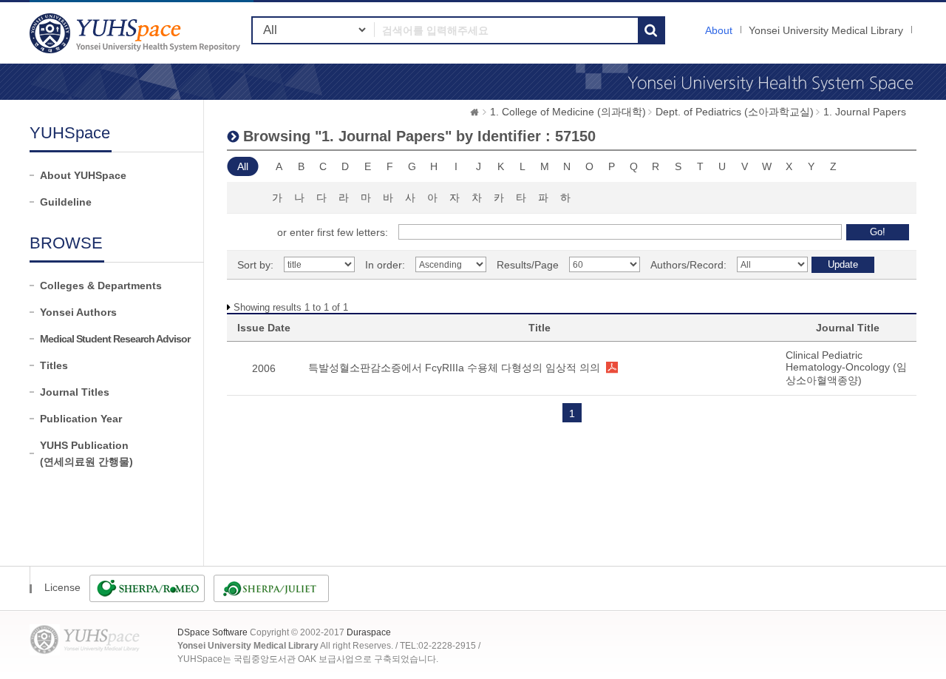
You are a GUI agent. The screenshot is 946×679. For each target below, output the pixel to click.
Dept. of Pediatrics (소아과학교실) (735, 112)
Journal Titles (74, 392)
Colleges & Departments (101, 285)
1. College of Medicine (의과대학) (568, 112)
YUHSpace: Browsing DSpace (137, 33)
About (718, 30)
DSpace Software (212, 632)
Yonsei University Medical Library (826, 30)
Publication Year (81, 419)
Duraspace (369, 632)
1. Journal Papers (864, 112)
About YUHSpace (83, 175)
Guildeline (66, 202)
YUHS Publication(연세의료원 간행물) (86, 453)
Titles (54, 365)
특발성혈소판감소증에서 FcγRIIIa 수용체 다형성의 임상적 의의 (454, 368)
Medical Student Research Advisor (115, 339)
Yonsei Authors (78, 312)
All (242, 166)
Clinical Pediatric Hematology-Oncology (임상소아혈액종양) (846, 367)
